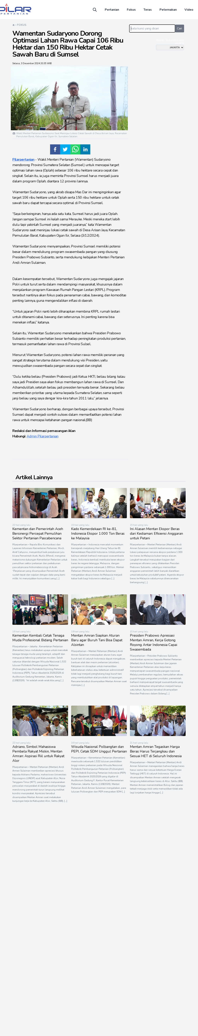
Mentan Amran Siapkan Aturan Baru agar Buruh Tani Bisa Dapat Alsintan (96, 640)
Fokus (131, 10)
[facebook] (55, 149)
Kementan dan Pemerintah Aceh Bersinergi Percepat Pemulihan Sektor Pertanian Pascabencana (37, 533)
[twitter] (65, 149)
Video (188, 10)
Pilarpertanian (23, 159)
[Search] (94, 9)
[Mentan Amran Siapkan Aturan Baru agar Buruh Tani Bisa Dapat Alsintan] (99, 624)
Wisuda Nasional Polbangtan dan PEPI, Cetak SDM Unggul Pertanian (99, 749)
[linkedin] (85, 149)
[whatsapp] (75, 149)
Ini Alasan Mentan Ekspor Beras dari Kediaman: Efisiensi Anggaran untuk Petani (156, 533)
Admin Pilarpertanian (42, 436)
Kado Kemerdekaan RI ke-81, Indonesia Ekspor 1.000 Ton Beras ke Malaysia (98, 533)
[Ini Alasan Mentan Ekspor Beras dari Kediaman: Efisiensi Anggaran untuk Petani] (158, 517)
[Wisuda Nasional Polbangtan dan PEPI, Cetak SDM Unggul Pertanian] (99, 735)
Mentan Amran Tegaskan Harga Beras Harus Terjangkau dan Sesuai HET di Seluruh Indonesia (156, 751)
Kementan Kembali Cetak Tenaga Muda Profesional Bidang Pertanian (40, 637)
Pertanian (112, 10)
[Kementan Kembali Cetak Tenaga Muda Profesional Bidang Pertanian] (40, 624)
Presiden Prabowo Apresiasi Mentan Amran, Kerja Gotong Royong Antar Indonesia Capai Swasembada (153, 642)
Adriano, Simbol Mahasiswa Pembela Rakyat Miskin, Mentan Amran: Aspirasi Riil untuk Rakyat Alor (38, 753)
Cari (179, 28)
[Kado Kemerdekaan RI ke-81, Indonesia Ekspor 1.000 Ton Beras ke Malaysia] (99, 517)
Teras (147, 10)
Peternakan (168, 10)
